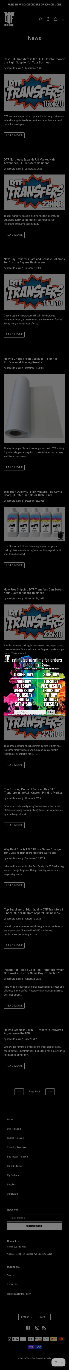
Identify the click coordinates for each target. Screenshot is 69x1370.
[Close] (65, 654)
